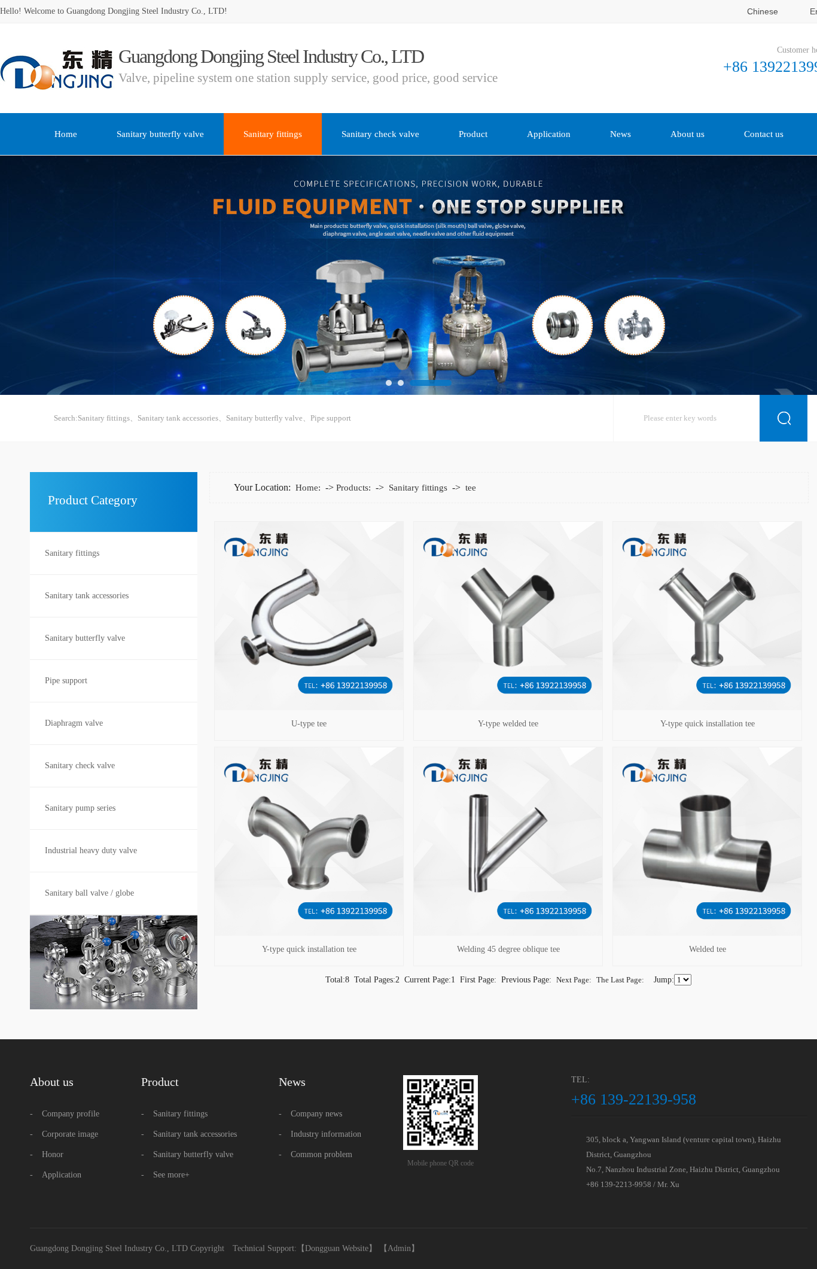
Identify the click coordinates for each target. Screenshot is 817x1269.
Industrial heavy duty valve (91, 850)
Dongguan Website (336, 1248)
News (620, 134)
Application (549, 134)
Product (473, 134)
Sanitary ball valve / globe (89, 892)
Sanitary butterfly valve (160, 134)
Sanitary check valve (380, 134)
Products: (353, 487)
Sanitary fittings (272, 134)
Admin (399, 1248)
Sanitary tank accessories (178, 417)
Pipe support (330, 417)
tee (470, 487)
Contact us (764, 134)
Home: (308, 487)
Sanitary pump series (80, 808)
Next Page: (574, 979)
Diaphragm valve (74, 723)
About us (687, 134)
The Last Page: (620, 979)
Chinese (762, 11)
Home (65, 134)
